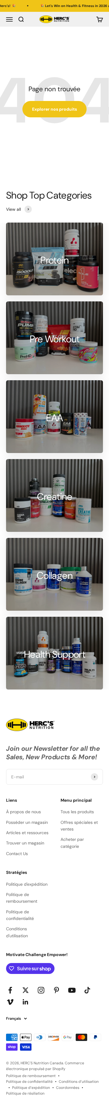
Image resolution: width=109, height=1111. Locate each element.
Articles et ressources (27, 832)
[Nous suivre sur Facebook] (10, 990)
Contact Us (17, 853)
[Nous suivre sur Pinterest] (56, 990)
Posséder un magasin (27, 822)
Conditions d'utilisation (17, 932)
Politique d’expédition (31, 1087)
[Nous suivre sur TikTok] (87, 990)
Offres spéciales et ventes (79, 826)
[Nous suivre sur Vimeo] (10, 1002)
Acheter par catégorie (72, 843)
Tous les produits (77, 811)
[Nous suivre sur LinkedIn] (25, 1002)
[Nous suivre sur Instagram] (41, 990)
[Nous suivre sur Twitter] (25, 990)
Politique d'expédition (27, 884)
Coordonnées (67, 1087)
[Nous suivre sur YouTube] (72, 990)
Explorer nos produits (54, 109)
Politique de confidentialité (20, 915)
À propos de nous (23, 811)
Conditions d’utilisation (79, 1081)
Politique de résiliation (25, 1093)
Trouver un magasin (25, 843)
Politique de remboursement (21, 898)
